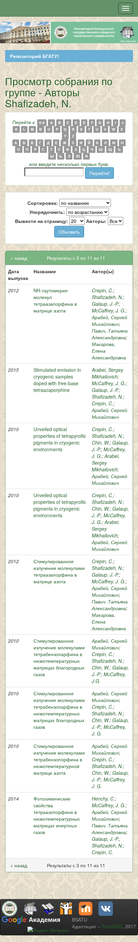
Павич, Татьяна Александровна (110, 334)
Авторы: (96, 221)
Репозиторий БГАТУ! (34, 56)
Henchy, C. (103, 798)
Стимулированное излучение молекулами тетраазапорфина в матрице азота (59, 571)
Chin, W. (101, 442)
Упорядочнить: (47, 212)
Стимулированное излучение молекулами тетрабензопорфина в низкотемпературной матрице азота (59, 759)
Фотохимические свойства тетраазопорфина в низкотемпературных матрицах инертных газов (56, 815)
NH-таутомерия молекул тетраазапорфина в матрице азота (55, 300)
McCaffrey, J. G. (109, 310)
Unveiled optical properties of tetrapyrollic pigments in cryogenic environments (59, 439)
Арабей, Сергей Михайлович (109, 320)
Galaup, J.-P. (105, 303)
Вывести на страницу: (41, 221)
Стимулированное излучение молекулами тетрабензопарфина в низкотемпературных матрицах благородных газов (59, 657)
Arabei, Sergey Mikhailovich (107, 373)
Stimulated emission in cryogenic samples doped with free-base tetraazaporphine (57, 379)
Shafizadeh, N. (107, 297)
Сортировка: (42, 202)
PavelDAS (112, 926)
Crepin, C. (102, 290)
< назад (18, 257)
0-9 (42, 122)
